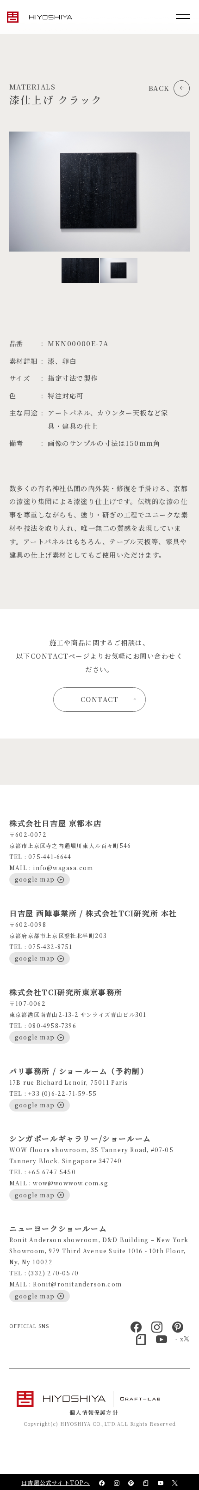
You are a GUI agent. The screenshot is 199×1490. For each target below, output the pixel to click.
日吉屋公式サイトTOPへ (55, 1482)
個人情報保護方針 (93, 1412)
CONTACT (99, 699)
